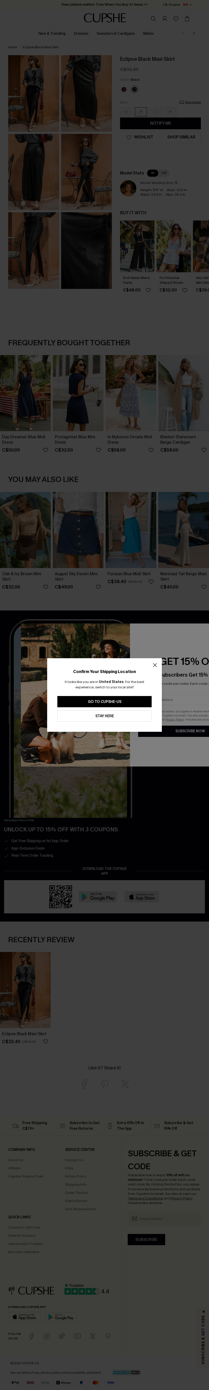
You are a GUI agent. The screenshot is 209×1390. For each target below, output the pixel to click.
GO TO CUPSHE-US (104, 701)
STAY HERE (104, 716)
